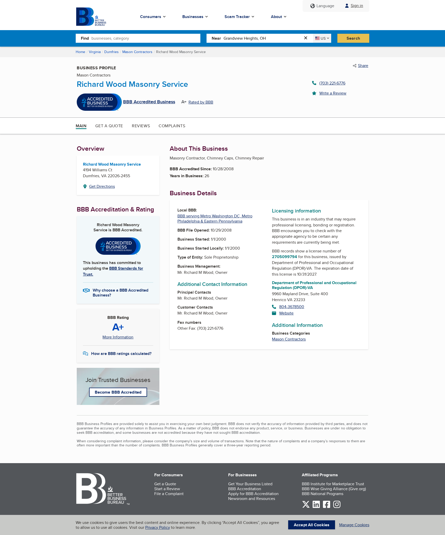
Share (363, 66)
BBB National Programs (322, 494)
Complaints (172, 126)
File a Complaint (169, 494)
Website (286, 313)
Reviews (141, 126)
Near (216, 38)
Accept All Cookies (311, 525)
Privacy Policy (157, 527)
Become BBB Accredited (118, 392)
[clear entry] (307, 38)
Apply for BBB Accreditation (253, 494)
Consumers (150, 17)
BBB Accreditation (244, 489)
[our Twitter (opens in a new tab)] (306, 507)
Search (353, 38)
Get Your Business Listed (250, 484)
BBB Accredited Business (149, 102)
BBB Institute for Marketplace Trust (333, 484)
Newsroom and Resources (251, 499)
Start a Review (167, 489)
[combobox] (145, 38)
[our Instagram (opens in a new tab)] (337, 507)
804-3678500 (291, 306)
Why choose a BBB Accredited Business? (120, 292)
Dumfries (111, 51)
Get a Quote (109, 126)
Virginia (95, 51)
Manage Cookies (354, 524)
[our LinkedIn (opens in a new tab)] (316, 507)
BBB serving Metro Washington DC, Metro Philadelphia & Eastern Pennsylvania (214, 218)
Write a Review (332, 93)
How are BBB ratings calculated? (121, 353)
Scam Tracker (237, 17)
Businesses (192, 17)
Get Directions (102, 186)
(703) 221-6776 (332, 83)
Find (85, 38)
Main (81, 126)
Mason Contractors (137, 51)
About (276, 17)
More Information (117, 337)
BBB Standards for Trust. (113, 271)
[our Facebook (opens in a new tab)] (326, 507)
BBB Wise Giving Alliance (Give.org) (334, 489)
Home (80, 51)
